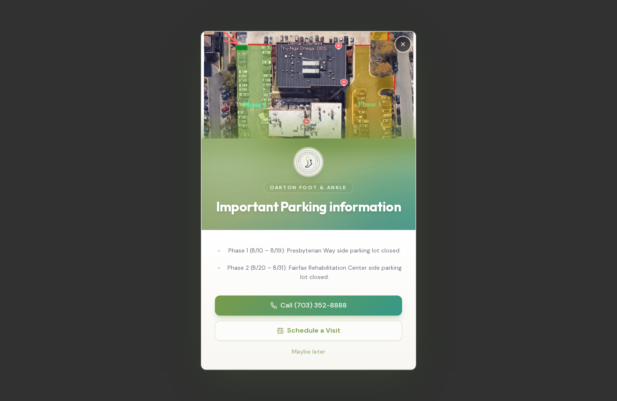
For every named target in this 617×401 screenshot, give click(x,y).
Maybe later (308, 352)
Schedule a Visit (313, 330)
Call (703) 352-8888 (313, 305)
